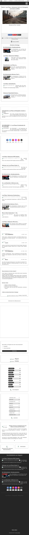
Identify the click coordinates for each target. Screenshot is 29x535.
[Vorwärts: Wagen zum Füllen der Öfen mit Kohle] (26, 26)
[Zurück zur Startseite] (1, 1)
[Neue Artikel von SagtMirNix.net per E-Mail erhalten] (22, 140)
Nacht (10, 378)
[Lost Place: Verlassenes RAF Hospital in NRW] (11, 158)
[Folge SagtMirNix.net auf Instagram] (16, 140)
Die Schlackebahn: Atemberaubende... (12, 47)
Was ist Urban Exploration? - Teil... (10, 212)
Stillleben (10, 386)
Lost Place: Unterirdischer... (9, 83)
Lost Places (10, 0)
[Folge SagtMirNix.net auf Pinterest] (13, 140)
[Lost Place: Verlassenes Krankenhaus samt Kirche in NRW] (11, 197)
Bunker (10, 384)
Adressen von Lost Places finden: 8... (10, 165)
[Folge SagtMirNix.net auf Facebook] (7, 140)
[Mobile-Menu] (14, 3)
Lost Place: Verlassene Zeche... (19, 0)
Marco (6, 259)
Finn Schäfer (18, 532)
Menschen (11, 382)
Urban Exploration (7, 348)
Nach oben (14, 529)
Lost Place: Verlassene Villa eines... (10, 221)
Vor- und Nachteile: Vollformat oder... (10, 183)
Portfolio (17, 361)
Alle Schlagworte (15, 389)
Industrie (10, 372)
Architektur (11, 376)
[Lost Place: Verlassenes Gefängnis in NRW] (7, 59)
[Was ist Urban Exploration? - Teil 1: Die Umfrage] (7, 214)
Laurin (6, 242)
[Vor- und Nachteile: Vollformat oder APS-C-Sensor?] (11, 185)
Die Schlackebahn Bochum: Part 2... (11, 74)
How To (10, 380)
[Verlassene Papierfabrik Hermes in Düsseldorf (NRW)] (7, 96)
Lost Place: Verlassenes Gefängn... (11, 55)
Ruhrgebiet (11, 370)
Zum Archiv (16, 417)
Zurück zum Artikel (16, 41)
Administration (22, 446)
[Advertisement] (14, 321)
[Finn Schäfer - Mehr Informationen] (5, 426)
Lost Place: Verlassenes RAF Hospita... (11, 156)
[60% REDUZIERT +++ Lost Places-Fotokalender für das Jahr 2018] (5, 128)
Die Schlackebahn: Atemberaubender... (11, 174)
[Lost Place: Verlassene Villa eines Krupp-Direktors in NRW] (5, 225)
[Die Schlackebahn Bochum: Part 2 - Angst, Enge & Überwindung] (7, 78)
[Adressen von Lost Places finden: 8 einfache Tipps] (11, 167)
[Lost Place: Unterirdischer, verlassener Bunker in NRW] (9, 85)
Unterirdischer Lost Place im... (10, 65)
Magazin (5, 0)
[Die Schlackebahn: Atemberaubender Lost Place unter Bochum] (7, 51)
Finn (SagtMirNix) (9, 234)
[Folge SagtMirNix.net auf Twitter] (10, 140)
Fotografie (5, 346)
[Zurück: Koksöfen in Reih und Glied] (2, 26)
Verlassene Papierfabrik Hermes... (11, 93)
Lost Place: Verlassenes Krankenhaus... (11, 195)
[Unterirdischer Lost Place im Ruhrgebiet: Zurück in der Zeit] (7, 68)
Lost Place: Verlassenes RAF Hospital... (11, 458)
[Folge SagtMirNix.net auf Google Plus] (19, 140)
